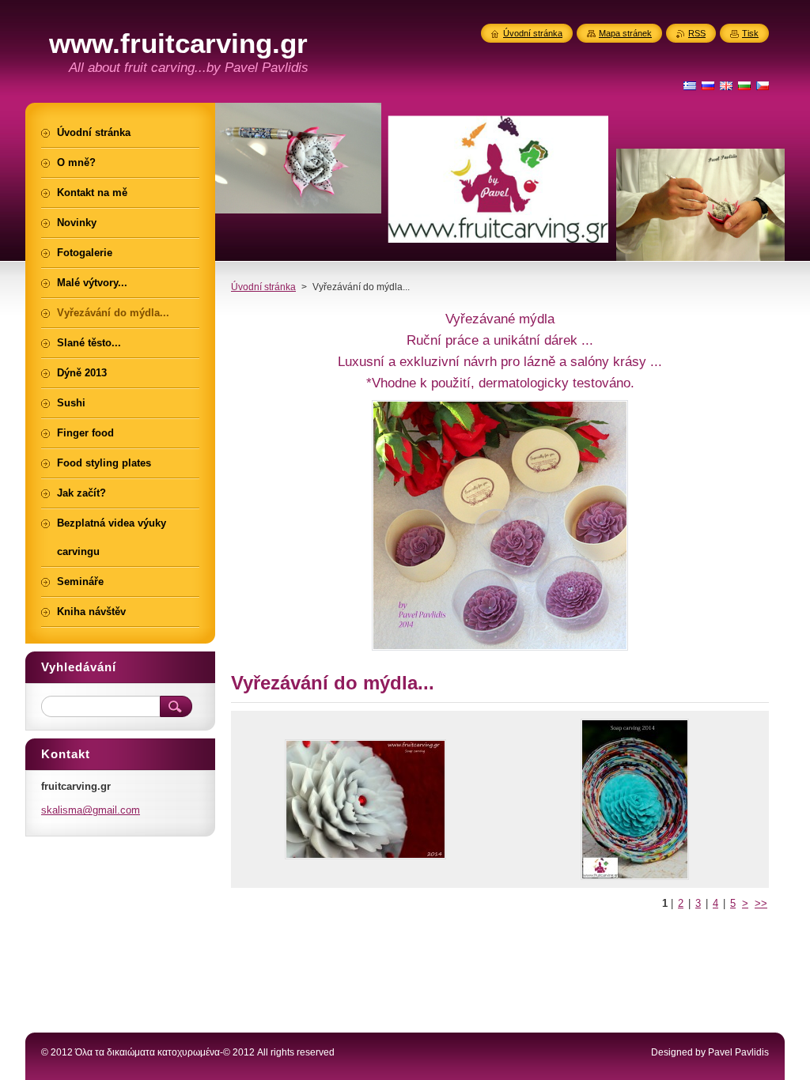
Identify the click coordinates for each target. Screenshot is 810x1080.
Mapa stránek (625, 33)
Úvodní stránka (263, 287)
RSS (697, 33)
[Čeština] (762, 85)
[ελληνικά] (689, 85)
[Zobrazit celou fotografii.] (365, 799)
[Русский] (708, 85)
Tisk (750, 33)
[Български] (744, 85)
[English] (726, 85)
